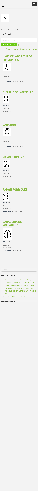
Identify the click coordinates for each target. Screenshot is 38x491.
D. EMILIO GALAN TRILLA (18, 92)
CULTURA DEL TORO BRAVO (15, 296)
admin (14, 29)
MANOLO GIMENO (13, 157)
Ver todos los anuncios (27, 49)
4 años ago (5, 29)
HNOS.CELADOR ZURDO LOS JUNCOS (17, 58)
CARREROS (9, 124)
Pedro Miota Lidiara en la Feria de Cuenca (19, 285)
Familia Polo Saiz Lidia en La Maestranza (19, 288)
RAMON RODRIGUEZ (14, 189)
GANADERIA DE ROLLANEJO (12, 223)
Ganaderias (11, 49)
